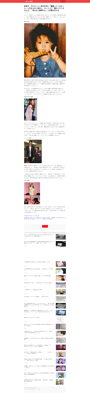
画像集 (64, 1)
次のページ (45, 226)
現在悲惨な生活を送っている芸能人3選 (31, 215)
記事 (61, 1)
